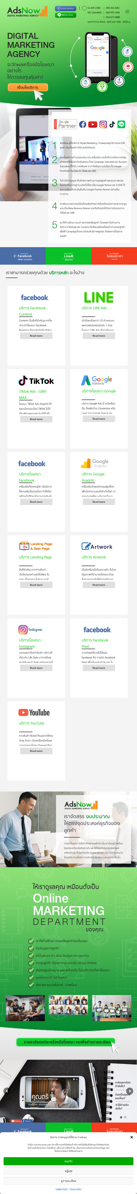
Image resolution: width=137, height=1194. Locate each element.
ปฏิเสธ (68, 1171)
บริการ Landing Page (35, 556)
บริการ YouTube (31, 723)
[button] (131, 1137)
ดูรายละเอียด (68, 1181)
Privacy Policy (76, 1189)
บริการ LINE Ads (94, 307)
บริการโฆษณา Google (99, 390)
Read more (36, 336)
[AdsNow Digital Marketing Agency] (27, 11)
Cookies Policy (62, 1189)
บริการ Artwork (94, 556)
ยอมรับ (68, 1161)
